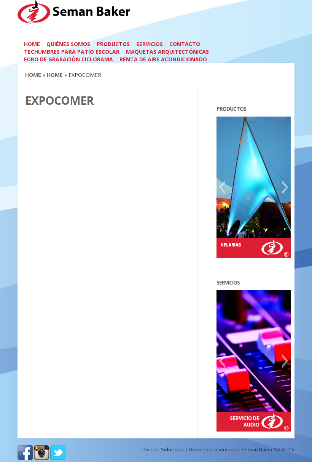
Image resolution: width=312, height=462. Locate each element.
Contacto (184, 44)
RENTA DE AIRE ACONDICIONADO (163, 59)
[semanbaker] (74, 18)
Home (32, 44)
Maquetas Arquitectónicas (167, 51)
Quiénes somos (68, 44)
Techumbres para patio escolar (71, 51)
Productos (113, 44)
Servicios (149, 44)
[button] (222, 187)
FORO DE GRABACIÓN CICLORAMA (68, 59)
